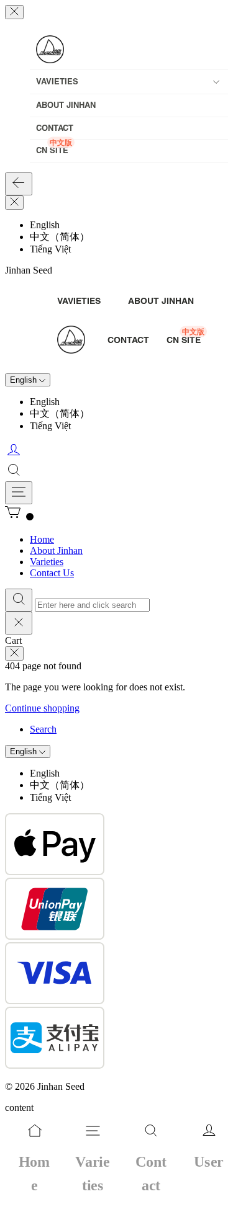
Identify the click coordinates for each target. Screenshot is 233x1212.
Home (42, 539)
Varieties (46, 561)
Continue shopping (42, 708)
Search (43, 729)
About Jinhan (56, 550)
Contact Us (52, 573)
